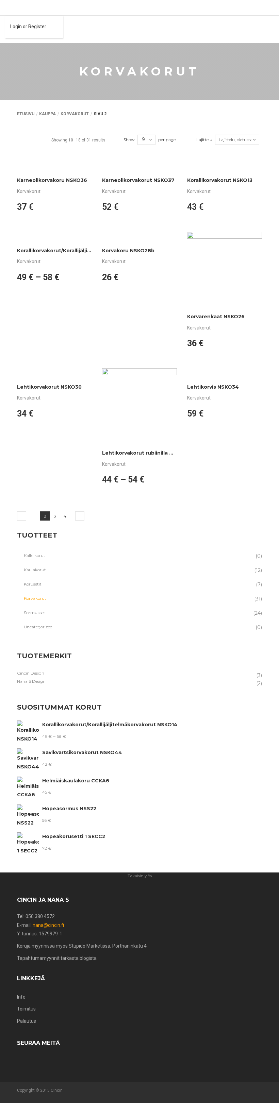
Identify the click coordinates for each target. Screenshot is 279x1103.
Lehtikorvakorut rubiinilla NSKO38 (146, 453)
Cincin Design (30, 673)
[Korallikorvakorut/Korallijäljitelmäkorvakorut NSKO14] (54, 236)
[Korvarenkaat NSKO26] (224, 269)
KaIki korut (34, 555)
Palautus (26, 1021)
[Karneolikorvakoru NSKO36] (54, 166)
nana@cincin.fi (48, 925)
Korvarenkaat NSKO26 (216, 316)
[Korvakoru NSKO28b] (139, 236)
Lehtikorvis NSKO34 (213, 387)
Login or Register (28, 26)
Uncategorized (38, 626)
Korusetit (33, 584)
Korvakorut (75, 114)
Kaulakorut (35, 569)
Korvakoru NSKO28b (128, 251)
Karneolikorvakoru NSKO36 (52, 180)
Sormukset (34, 612)
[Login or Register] (7, 7)
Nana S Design (31, 681)
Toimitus (26, 1009)
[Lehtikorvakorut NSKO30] (54, 372)
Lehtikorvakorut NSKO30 (49, 387)
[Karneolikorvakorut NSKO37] (139, 166)
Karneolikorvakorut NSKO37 (138, 180)
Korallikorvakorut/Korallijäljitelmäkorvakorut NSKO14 (84, 251)
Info (21, 997)
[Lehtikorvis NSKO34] (224, 372)
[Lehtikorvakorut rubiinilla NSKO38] (139, 405)
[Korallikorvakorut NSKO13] (224, 166)
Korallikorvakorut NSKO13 (219, 180)
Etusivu (25, 114)
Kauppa (47, 114)
